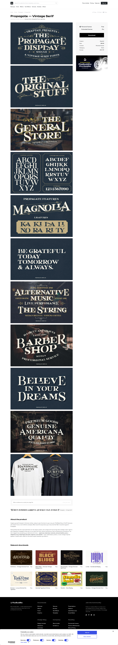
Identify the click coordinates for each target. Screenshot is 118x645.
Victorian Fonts (28, 19)
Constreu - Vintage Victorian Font (94, 588)
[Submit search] (56, 3)
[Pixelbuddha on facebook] (91, 615)
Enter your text (66, 502)
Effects (22, 6)
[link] (12, 573)
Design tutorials (41, 623)
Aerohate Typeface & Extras (43, 588)
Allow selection (87, 636)
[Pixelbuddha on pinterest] (88, 615)
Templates (55, 612)
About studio (56, 623)
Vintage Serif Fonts (36, 19)
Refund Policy (72, 627)
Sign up (104, 3)
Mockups (13, 6)
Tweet (100, 12)
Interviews (40, 627)
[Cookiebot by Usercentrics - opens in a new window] (12, 642)
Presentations (71, 606)
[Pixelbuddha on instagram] (94, 615)
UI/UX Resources (72, 610)
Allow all (87, 632)
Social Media (71, 612)
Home (12, 12)
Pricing (92, 3)
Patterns (70, 608)
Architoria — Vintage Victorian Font (20, 566)
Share (105, 12)
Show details (24, 642)
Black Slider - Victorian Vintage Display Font (44, 567)
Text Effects (28, 6)
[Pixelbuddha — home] (12, 3)
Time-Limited (85, 3)
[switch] (42, 640)
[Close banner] (113, 631)
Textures (34, 6)
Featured (97, 3)
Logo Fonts (42, 19)
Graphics (39, 612)
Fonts (17, 6)
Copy (95, 12)
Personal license (100, 45)
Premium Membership (73, 625)
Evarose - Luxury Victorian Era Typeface (18, 588)
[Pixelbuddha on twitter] (86, 615)
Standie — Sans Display (67, 588)
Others (44, 6)
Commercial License (73, 623)
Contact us (56, 625)
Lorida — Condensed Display (93, 566)
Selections (40, 625)
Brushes (39, 6)
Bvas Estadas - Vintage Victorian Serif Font (69, 567)
